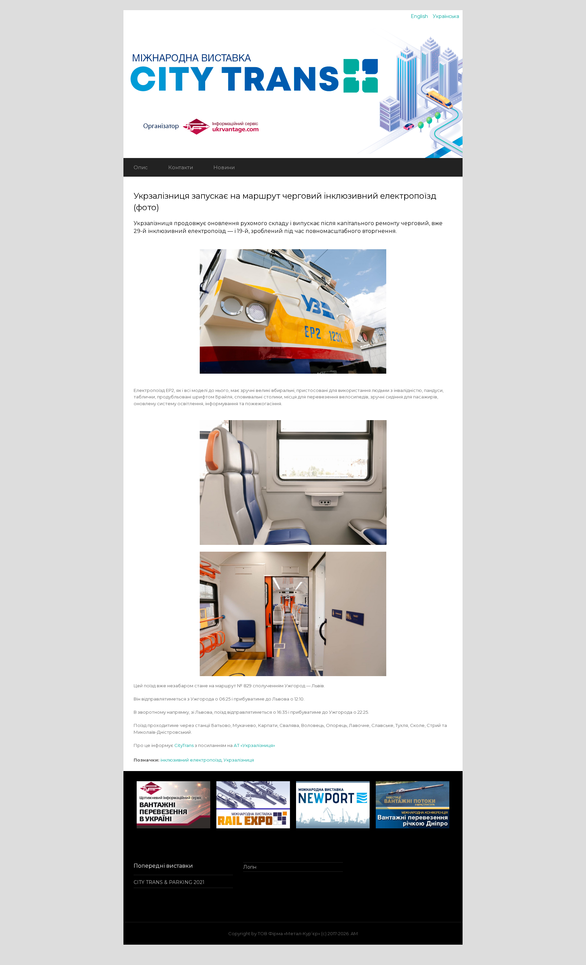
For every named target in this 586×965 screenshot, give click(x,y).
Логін (249, 867)
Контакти (180, 167)
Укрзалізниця (238, 760)
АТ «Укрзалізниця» (254, 745)
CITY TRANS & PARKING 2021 (169, 882)
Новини (224, 167)
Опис (141, 167)
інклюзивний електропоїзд (190, 760)
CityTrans (184, 745)
